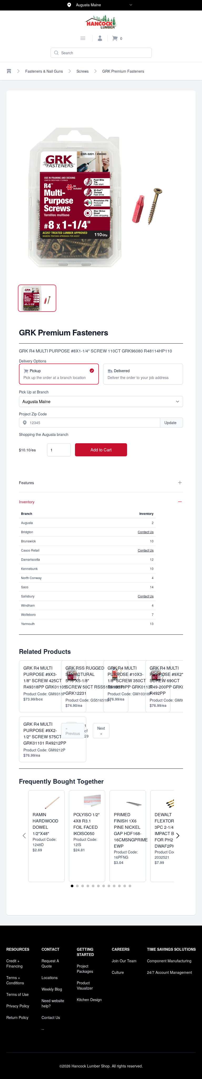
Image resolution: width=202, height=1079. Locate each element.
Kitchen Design (89, 999)
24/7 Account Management (169, 972)
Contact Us (146, 532)
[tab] (37, 298)
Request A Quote (50, 963)
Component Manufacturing (169, 960)
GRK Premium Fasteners (123, 71)
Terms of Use (17, 994)
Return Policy (17, 1017)
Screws (83, 71)
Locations (50, 977)
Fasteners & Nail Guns (44, 71)
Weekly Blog (52, 989)
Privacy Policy (17, 1005)
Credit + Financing (14, 963)
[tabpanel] (101, 197)
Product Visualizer (85, 985)
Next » (101, 730)
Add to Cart (101, 450)
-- (43, 1029)
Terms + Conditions (15, 980)
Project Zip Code (33, 413)
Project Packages (85, 968)
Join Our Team (124, 960)
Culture (118, 972)
